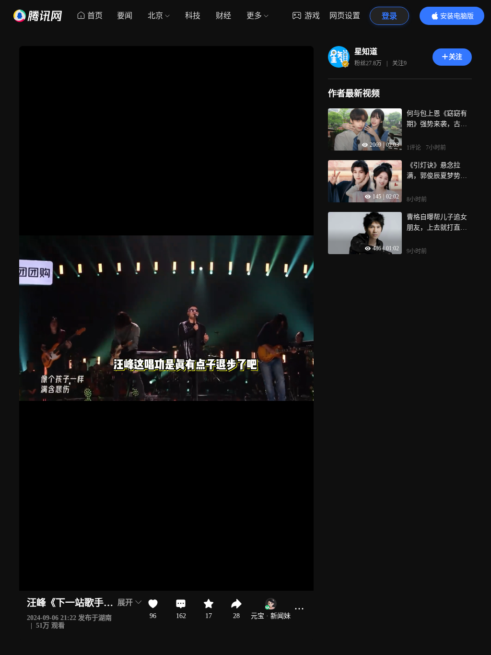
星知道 (365, 51)
